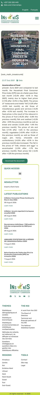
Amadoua (5, 360)
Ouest (4, 380)
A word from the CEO (29, 310)
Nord (4, 374)
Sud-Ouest (6, 385)
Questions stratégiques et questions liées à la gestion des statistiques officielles (10, 346)
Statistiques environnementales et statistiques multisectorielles (10, 326)
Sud (3, 382)
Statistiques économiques (7, 319)
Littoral (5, 371)
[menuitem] (25, 9)
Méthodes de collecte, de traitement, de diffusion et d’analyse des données (10, 335)
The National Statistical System (28, 327)
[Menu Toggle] (37, 18)
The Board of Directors (26, 314)
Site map (24, 363)
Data (20, 80)
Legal (23, 365)
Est (3, 365)
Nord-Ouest (6, 377)
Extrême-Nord (7, 368)
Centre (4, 363)
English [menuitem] (25, 10)
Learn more (8, 206)
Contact (24, 360)
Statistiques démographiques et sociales (9, 313)
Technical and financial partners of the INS (28, 320)
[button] (20, 173)
